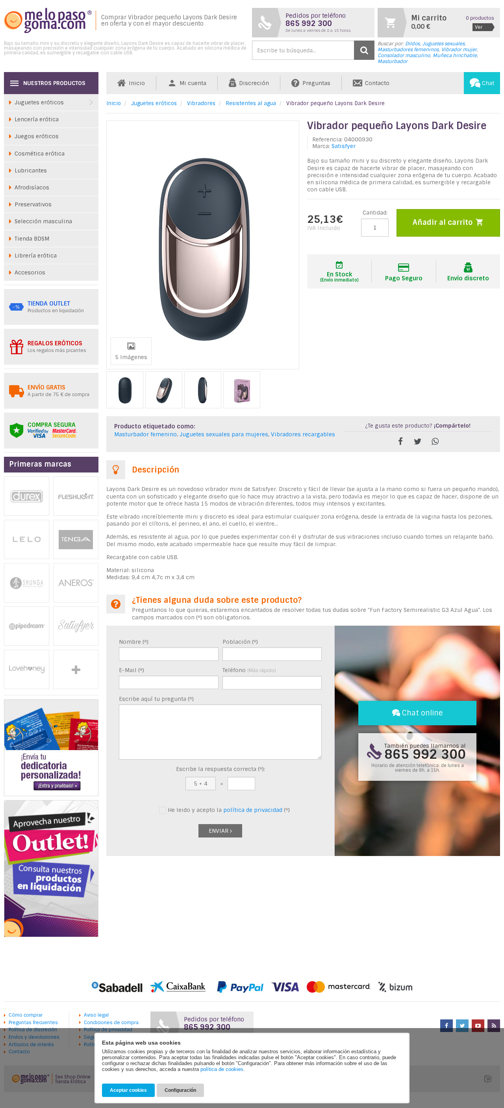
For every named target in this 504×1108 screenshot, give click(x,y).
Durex (26, 496)
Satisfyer (344, 146)
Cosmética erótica (40, 153)
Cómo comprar (26, 1015)
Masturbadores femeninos (408, 49)
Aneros (75, 582)
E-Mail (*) (131, 670)
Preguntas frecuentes (33, 1022)
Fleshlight (75, 496)
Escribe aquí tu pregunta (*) (156, 698)
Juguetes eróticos (154, 103)
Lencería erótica (37, 119)
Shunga (26, 582)
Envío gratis (46, 387)
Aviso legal (96, 1015)
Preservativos (33, 204)
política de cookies (221, 1069)
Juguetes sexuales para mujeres (224, 434)
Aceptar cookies (128, 1090)
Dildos (412, 44)
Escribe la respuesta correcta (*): (220, 769)
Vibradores (201, 103)
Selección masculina (43, 221)
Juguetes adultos (75, 669)
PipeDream (26, 626)
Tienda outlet (49, 303)
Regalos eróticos (55, 343)
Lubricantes (31, 170)
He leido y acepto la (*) (228, 809)
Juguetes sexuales (443, 44)
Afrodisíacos (32, 187)
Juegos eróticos (37, 136)
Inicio (113, 103)
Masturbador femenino (145, 434)
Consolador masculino (404, 55)
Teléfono (249, 670)
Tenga (75, 539)
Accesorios (30, 272)
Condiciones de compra (111, 1022)
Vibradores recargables (303, 434)
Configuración (180, 1090)
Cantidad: (375, 212)
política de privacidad (252, 809)
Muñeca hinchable (455, 55)
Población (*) (240, 641)
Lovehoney (26, 669)
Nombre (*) (133, 641)
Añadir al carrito (443, 222)
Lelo (26, 539)
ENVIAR (219, 830)
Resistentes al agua (251, 103)
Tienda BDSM (32, 238)
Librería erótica (36, 255)
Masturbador (393, 61)
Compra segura (52, 424)
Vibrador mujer (459, 49)
